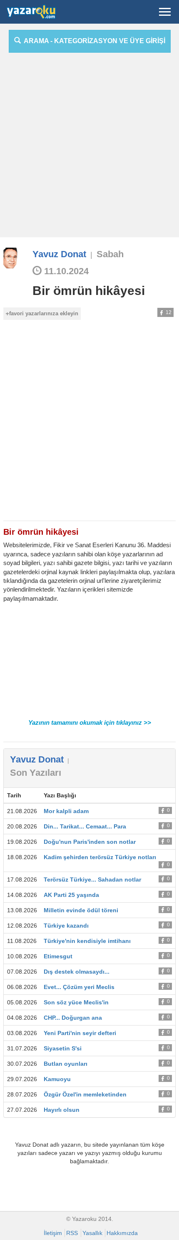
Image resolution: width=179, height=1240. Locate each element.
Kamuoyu (57, 1079)
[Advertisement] (89, 148)
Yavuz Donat (59, 254)
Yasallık (92, 1233)
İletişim (53, 1233)
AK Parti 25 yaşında (71, 895)
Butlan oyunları (65, 1063)
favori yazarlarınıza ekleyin (43, 313)
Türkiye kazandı (66, 925)
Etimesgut (58, 956)
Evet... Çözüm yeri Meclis (79, 987)
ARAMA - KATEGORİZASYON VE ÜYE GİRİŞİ (93, 40)
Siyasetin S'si (63, 1048)
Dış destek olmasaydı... (76, 971)
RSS (72, 1233)
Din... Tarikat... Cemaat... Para (85, 826)
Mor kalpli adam (66, 811)
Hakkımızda (122, 1233)
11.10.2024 (65, 271)
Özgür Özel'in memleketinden (85, 1094)
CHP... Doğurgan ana (73, 1017)
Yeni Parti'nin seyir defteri (80, 1033)
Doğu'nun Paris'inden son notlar (90, 841)
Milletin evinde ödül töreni (81, 910)
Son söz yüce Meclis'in (76, 1002)
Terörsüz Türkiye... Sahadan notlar (92, 879)
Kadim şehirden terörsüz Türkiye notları (100, 857)
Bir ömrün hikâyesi (88, 290)
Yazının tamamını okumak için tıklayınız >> (89, 722)
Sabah (110, 254)
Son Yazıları (35, 772)
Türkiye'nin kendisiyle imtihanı (87, 941)
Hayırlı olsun (62, 1109)
